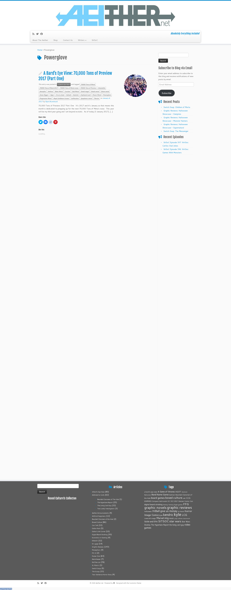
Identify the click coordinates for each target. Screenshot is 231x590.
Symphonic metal (86, 98)
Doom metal (105, 91)
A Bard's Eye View (64, 84)
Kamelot (75, 95)
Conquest (155, 501)
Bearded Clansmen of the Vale (102, 519)
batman (172, 494)
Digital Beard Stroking (99, 535)
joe (161, 515)
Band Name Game (160, 494)
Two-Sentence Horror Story (102, 575)
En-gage (95, 544)
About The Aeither (40, 40)
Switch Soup (96, 568)
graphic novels (155, 507)
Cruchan (67, 91)
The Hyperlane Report (105, 502)
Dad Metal (75, 91)
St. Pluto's (95, 565)
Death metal (95, 91)
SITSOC (163, 521)
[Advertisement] (176, 196)
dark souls (163, 501)
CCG (188, 498)
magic (153, 518)
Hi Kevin (181, 511)
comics (147, 500)
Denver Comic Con (185, 501)
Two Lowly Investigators (106, 509)
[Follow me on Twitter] (38, 34)
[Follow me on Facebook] (42, 34)
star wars (175, 521)
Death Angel (85, 91)
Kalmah (68, 95)
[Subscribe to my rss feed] (34, 34)
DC (169, 501)
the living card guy (176, 525)
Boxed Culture (97, 522)
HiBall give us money (164, 511)
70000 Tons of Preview (88, 88)
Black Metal (59, 91)
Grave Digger (44, 95)
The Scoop (96, 571)
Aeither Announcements (100, 513)
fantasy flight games (176, 505)
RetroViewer (96, 559)
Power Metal (97, 95)
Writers (81, 40)
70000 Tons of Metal (88, 84)
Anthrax (50, 91)
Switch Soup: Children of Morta (176, 107)
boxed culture (173, 498)
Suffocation (75, 98)
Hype (52, 95)
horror (188, 511)
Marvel (160, 518)
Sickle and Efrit (151, 521)
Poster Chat (96, 556)
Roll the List (96, 562)
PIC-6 (94, 553)
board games (158, 498)
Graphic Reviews (98, 547)
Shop (55, 40)
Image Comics (152, 515)
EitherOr (95, 541)
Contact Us (68, 40)
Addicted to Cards (98, 495)
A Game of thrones (166, 491)
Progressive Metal (45, 98)
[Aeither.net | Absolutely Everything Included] (115, 15)
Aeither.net (99, 583)
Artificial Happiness (99, 516)
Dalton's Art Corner (98, 531)
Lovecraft (147, 518)
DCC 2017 (174, 501)
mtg (166, 518)
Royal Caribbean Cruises (61, 98)
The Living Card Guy (104, 505)
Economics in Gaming (99, 538)
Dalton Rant (96, 528)
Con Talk (95, 525)
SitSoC (95, 40)
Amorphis (43, 91)
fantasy (165, 505)
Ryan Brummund (51, 101)
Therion (96, 98)
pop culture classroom (182, 518)
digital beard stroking (153, 504)
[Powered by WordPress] (114, 582)
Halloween (148, 511)
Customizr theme (135, 583)
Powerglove (107, 95)
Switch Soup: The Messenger (175, 131)
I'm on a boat (60, 95)
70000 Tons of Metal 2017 (49, 88)
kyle (177, 514)
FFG (186, 504)
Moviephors (96, 550)
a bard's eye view (150, 492)
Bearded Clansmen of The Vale (108, 499)
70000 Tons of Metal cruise (69, 88)
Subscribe (166, 93)
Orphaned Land (85, 95)
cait (184, 498)
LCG (184, 515)
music (171, 518)
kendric (168, 515)
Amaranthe (101, 88)
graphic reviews (179, 507)
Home (39, 50)
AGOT (178, 491)
